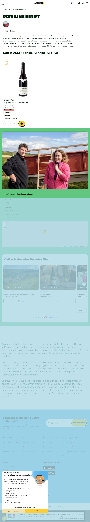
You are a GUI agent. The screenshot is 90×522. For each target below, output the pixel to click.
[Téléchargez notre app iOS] (65, 468)
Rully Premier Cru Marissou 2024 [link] (16, 103)
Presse (5, 456)
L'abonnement (67, 447)
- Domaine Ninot (52, 317)
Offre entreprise (67, 456)
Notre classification (50, 442)
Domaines (6, 9)
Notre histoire (28, 451)
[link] (23, 78)
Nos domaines (48, 451)
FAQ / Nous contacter (11, 442)
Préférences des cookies (80, 492)
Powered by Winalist (38, 317)
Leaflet (64, 246)
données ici (6, 428)
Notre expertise (49, 447)
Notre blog (27, 447)
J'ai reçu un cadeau (68, 442)
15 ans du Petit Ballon (31, 442)
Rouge (6, 217)
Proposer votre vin (10, 451)
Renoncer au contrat (10, 447)
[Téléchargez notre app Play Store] (65, 473)
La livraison (27, 456)
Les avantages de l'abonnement (73, 451)
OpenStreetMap (70, 246)
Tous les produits (49, 456)
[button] (4, 3)
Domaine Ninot (8, 105)
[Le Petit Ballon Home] (39, 3)
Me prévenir (79, 423)
